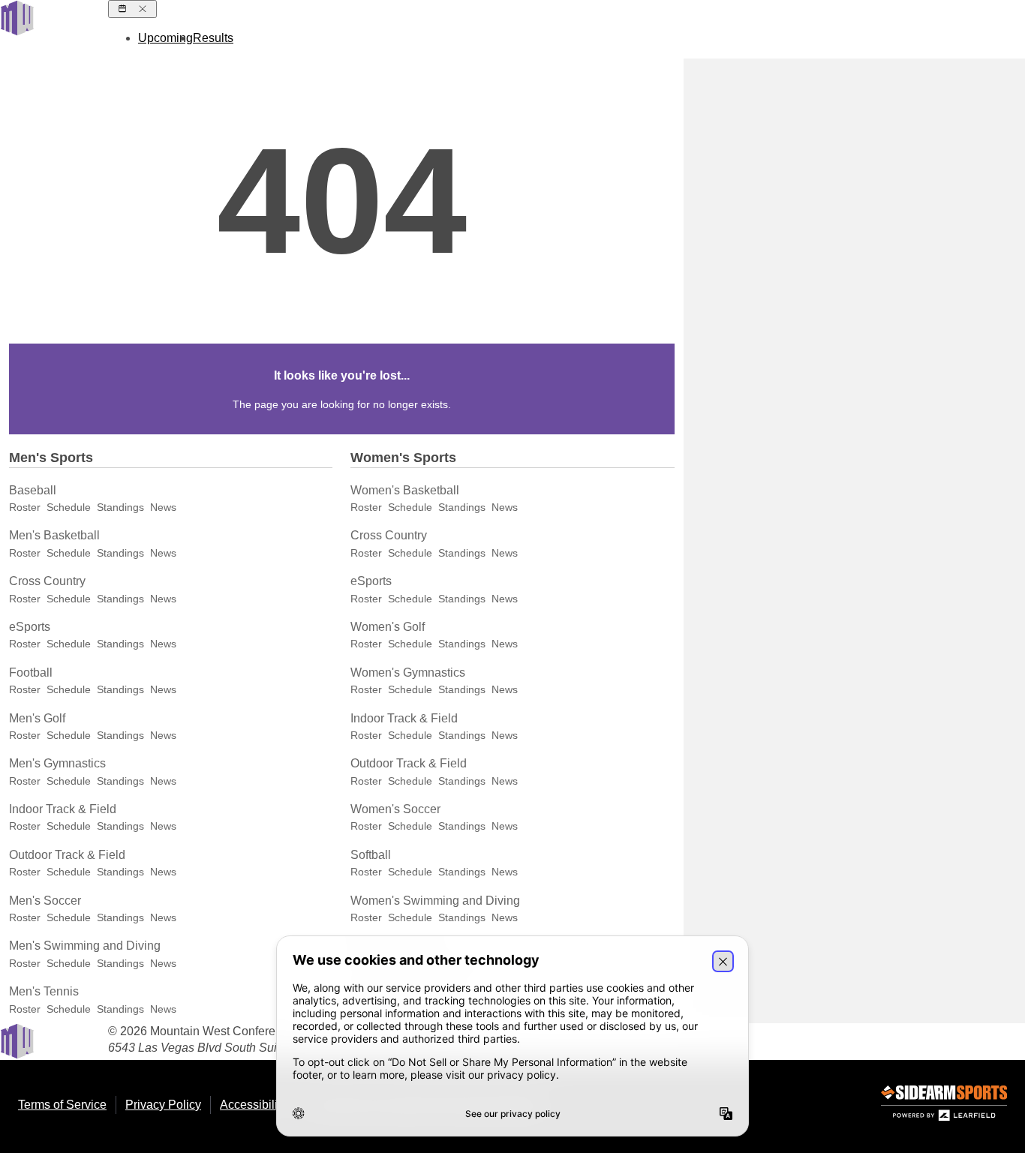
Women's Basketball (404, 490)
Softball (370, 854)
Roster (25, 507)
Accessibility (253, 1104)
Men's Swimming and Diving (85, 945)
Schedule (69, 507)
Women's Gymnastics (407, 672)
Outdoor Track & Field (67, 854)
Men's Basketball (54, 535)
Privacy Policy (163, 1104)
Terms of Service (62, 1104)
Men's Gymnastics (57, 763)
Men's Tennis (44, 991)
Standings (120, 507)
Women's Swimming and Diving (435, 900)
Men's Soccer (45, 900)
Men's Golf (37, 718)
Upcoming (165, 38)
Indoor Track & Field (62, 809)
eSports (29, 626)
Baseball (32, 490)
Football (31, 672)
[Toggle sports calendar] (132, 9)
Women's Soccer (395, 809)
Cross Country (47, 581)
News (163, 507)
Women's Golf (387, 626)
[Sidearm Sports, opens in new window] (944, 1106)
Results (213, 38)
